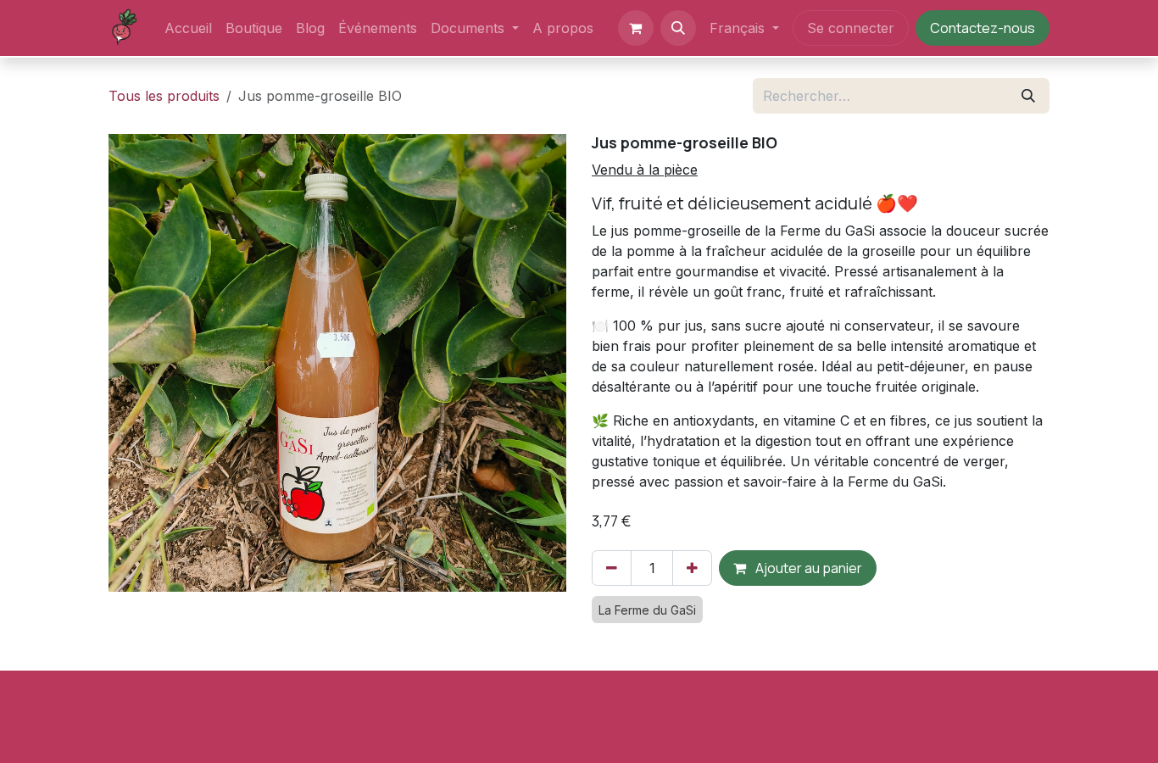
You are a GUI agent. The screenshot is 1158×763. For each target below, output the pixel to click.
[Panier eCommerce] (636, 28)
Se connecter (850, 27)
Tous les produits (164, 95)
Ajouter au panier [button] (807, 568)
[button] (678, 28)
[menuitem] (188, 28)
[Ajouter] (692, 568)
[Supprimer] (612, 568)
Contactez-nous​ (982, 28)
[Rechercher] (1028, 96)
